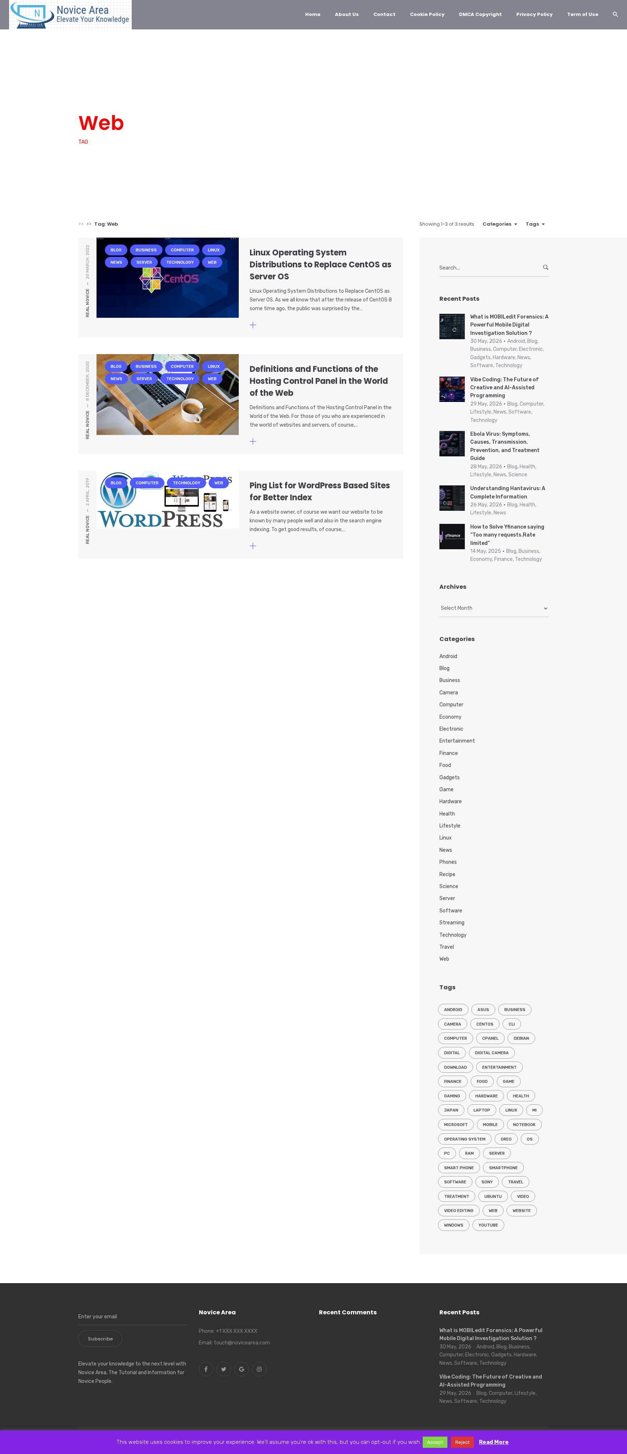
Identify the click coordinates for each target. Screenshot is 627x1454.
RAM (469, 1153)
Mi (534, 1110)
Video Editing (459, 1210)
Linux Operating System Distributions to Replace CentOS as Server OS (321, 264)
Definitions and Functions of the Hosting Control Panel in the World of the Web (319, 381)
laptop (482, 1110)
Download (455, 1067)
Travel (446, 947)
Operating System (464, 1139)
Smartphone (503, 1168)
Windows (453, 1225)
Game (446, 789)
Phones (448, 862)
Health (447, 814)
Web (308, 96)
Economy (450, 717)
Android (448, 656)
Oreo (506, 1139)
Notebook (524, 1124)
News (213, 96)
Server (241, 96)
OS (530, 1139)
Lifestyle (449, 826)
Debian (521, 1038)
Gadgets (449, 778)
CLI (512, 1024)
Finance (448, 753)
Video (523, 1196)
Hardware (450, 801)
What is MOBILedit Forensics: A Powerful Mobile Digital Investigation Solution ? (509, 325)
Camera (448, 693)
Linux (187, 96)
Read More (494, 1442)
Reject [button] (462, 1442)
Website (522, 1210)
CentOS (484, 1024)
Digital (452, 1053)
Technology (276, 96)
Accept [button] (435, 1442)
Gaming (452, 1096)
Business (119, 96)
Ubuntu (493, 1196)
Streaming (451, 923)
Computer (155, 96)
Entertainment (457, 741)
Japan (451, 1110)
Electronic (451, 729)
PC (447, 1153)
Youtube (488, 1225)
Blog (89, 96)
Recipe (447, 874)
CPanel (490, 1038)
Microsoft (456, 1124)
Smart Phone (459, 1168)
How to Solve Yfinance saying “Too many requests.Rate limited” (507, 535)
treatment (456, 1196)
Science (448, 886)
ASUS (483, 1009)
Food (445, 765)
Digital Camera (492, 1053)
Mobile (490, 1124)
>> (80, 224)
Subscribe (100, 1338)
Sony (487, 1182)
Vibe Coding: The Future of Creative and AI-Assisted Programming (504, 388)
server (497, 1153)
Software (450, 911)
